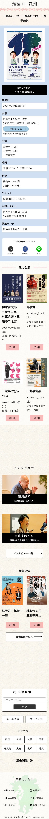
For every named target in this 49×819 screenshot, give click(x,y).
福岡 (7, 739)
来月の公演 (36, 719)
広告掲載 (11, 798)
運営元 (11, 805)
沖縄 (41, 748)
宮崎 (30, 748)
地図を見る (16, 129)
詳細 (12, 347)
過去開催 (22, 760)
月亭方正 (32, 307)
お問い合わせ (39, 805)
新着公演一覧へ (24, 636)
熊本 (41, 739)
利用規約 (37, 790)
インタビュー (38, 798)
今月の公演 (13, 719)
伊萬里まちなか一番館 (15, 229)
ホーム (11, 790)
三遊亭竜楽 (34, 391)
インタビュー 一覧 (23, 553)
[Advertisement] (24, 445)
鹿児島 (7, 748)
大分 (18, 748)
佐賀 (30, 739)
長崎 (18, 739)
